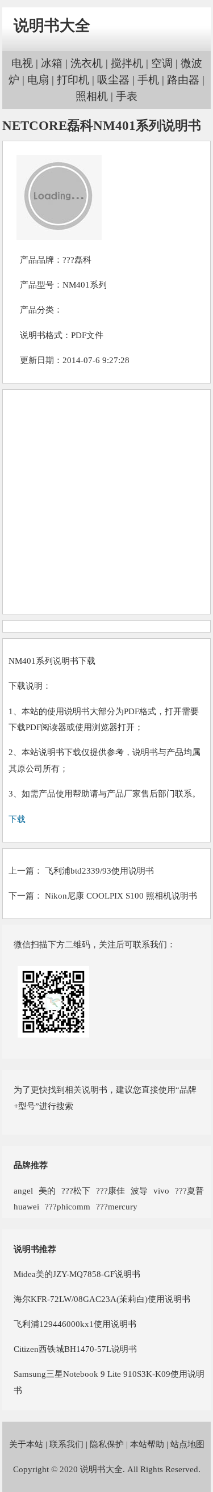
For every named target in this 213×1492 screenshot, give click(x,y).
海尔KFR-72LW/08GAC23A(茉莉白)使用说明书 (102, 1299)
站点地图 (187, 1444)
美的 (47, 1190)
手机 (148, 80)
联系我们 (66, 1444)
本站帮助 (147, 1444)
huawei (26, 1206)
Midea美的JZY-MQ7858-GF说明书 (77, 1274)
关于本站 (26, 1444)
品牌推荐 (31, 1165)
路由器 (183, 80)
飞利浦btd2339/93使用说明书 (99, 870)
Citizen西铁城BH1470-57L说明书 (75, 1349)
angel (23, 1190)
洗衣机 (86, 63)
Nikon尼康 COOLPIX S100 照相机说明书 (121, 895)
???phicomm (67, 1206)
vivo (161, 1190)
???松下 (75, 1190)
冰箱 (51, 63)
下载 (17, 819)
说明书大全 (52, 25)
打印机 (73, 80)
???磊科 (76, 259)
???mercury (116, 1206)
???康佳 (110, 1190)
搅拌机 (127, 63)
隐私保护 (107, 1444)
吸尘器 (113, 80)
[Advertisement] (106, 501)
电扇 (38, 80)
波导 (139, 1190)
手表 (126, 96)
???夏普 (189, 1190)
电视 (22, 63)
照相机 (92, 96)
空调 (162, 63)
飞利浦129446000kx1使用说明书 (75, 1324)
